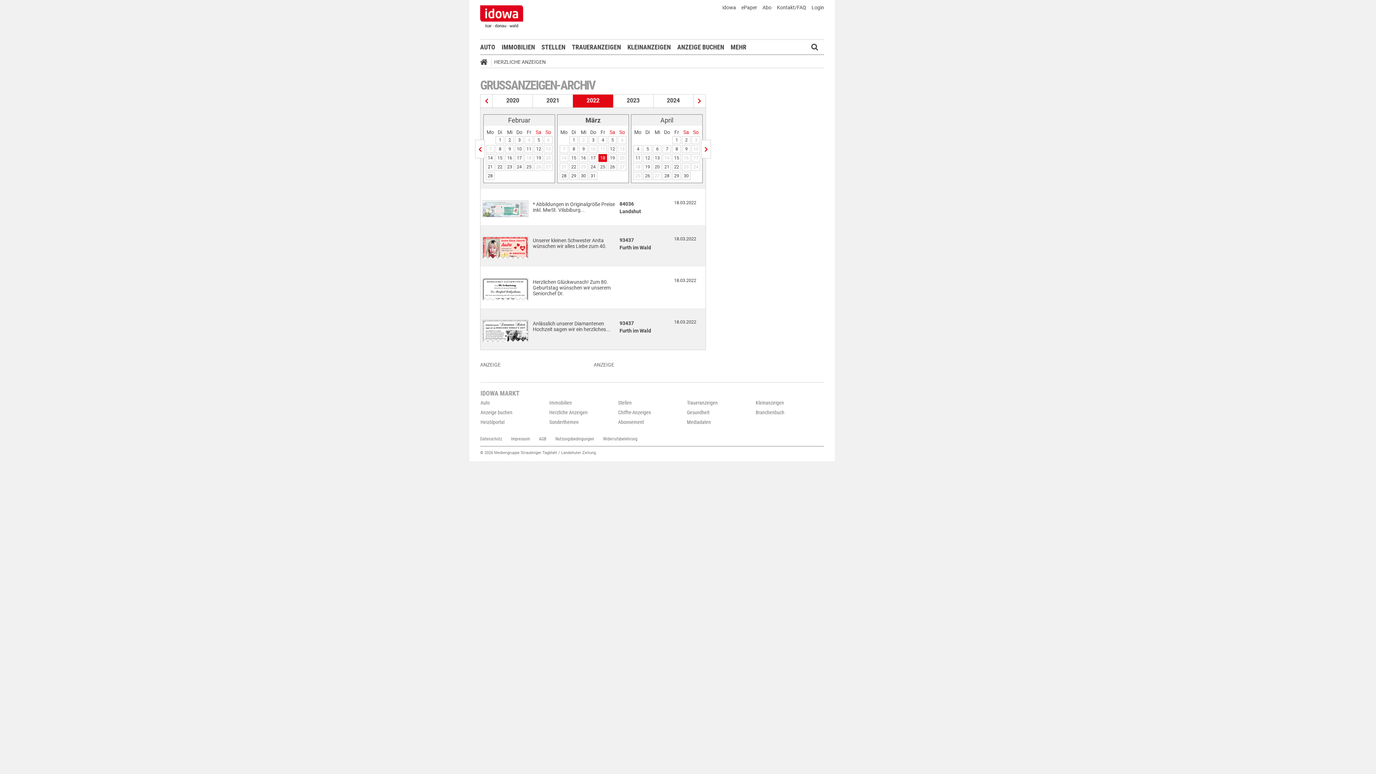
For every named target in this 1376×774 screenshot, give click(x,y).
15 (499, 158)
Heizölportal (493, 422)
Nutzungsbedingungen (574, 438)
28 (490, 175)
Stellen (553, 47)
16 (509, 158)
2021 (552, 100)
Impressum (520, 438)
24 (519, 166)
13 (657, 158)
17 (519, 158)
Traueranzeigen (596, 47)
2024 (673, 100)
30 (583, 175)
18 (602, 158)
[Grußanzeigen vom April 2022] (706, 149)
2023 (633, 100)
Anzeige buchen (700, 47)
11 (528, 149)
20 (657, 166)
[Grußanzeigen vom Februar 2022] (480, 149)
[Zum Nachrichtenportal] (501, 16)
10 (519, 149)
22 (499, 166)
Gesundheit (698, 412)
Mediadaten (699, 422)
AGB (542, 438)
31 (593, 175)
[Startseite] (486, 63)
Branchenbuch (770, 412)
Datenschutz (491, 438)
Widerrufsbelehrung (620, 438)
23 (509, 166)
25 (528, 166)
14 (490, 158)
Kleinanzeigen (649, 47)
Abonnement (631, 422)
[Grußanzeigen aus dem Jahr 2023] (700, 101)
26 (612, 166)
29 (573, 175)
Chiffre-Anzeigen (634, 412)
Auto (487, 47)
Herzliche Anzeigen (520, 62)
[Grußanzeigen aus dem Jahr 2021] (487, 101)
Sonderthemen (564, 422)
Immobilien (518, 47)
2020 (512, 100)
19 (538, 158)
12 (538, 149)
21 (490, 166)
